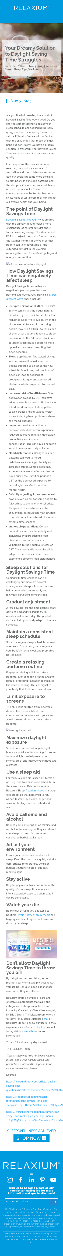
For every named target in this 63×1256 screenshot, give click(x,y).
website (29, 1031)
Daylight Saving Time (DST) (22, 219)
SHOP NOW (28, 1138)
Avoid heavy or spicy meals (34, 915)
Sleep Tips (20, 69)
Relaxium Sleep (35, 790)
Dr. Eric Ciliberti (18, 66)
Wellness (34, 69)
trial (46, 1018)
